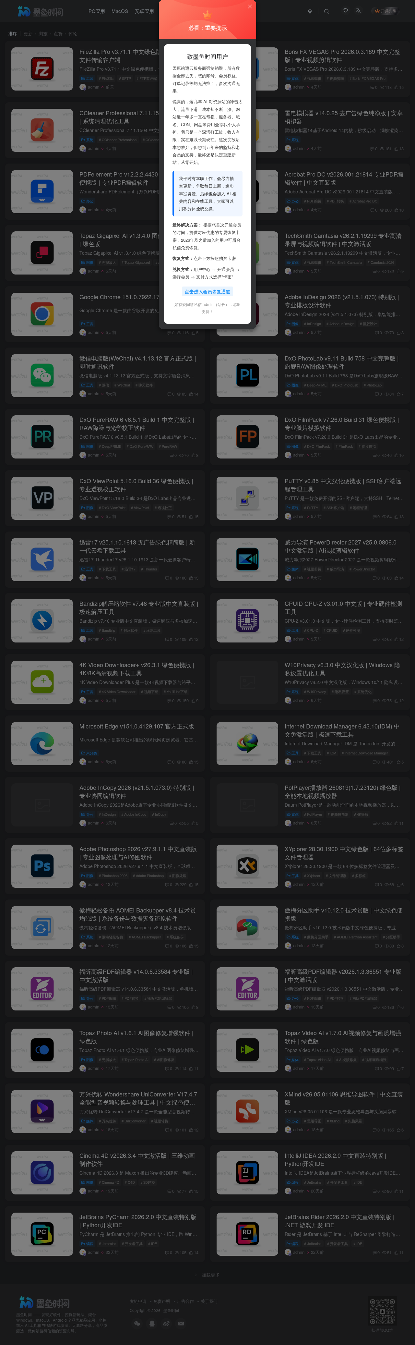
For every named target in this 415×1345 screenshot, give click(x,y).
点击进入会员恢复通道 (207, 291)
